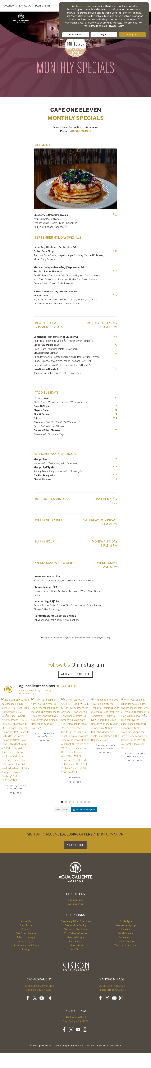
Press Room (25, 925)
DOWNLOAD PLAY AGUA (17, 5)
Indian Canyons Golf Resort (25, 945)
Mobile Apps (125, 921)
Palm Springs (76, 941)
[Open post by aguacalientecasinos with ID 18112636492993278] (45, 714)
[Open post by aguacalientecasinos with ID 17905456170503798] (15, 740)
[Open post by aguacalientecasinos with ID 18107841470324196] (135, 724)
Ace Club (75, 949)
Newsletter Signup (125, 925)
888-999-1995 (82, 131)
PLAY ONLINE (42, 5)
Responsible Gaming (76, 925)
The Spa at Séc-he (26, 933)
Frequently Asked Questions (76, 921)
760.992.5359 (75, 904)
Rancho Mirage (75, 937)
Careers (125, 929)
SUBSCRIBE (75, 845)
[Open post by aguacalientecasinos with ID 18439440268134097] (75, 736)
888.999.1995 (75, 900)
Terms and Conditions (75, 929)
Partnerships (125, 937)
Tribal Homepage (26, 937)
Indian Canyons (26, 941)
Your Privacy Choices (75, 933)
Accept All (132, 34)
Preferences (75, 34)
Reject (104, 34)
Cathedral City (75, 945)
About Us (26, 921)
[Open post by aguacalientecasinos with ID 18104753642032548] (105, 720)
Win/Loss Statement (125, 945)
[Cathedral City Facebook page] (28, 998)
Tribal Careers (125, 933)
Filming (26, 949)
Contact (25, 929)
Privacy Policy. (116, 26)
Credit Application (125, 941)
